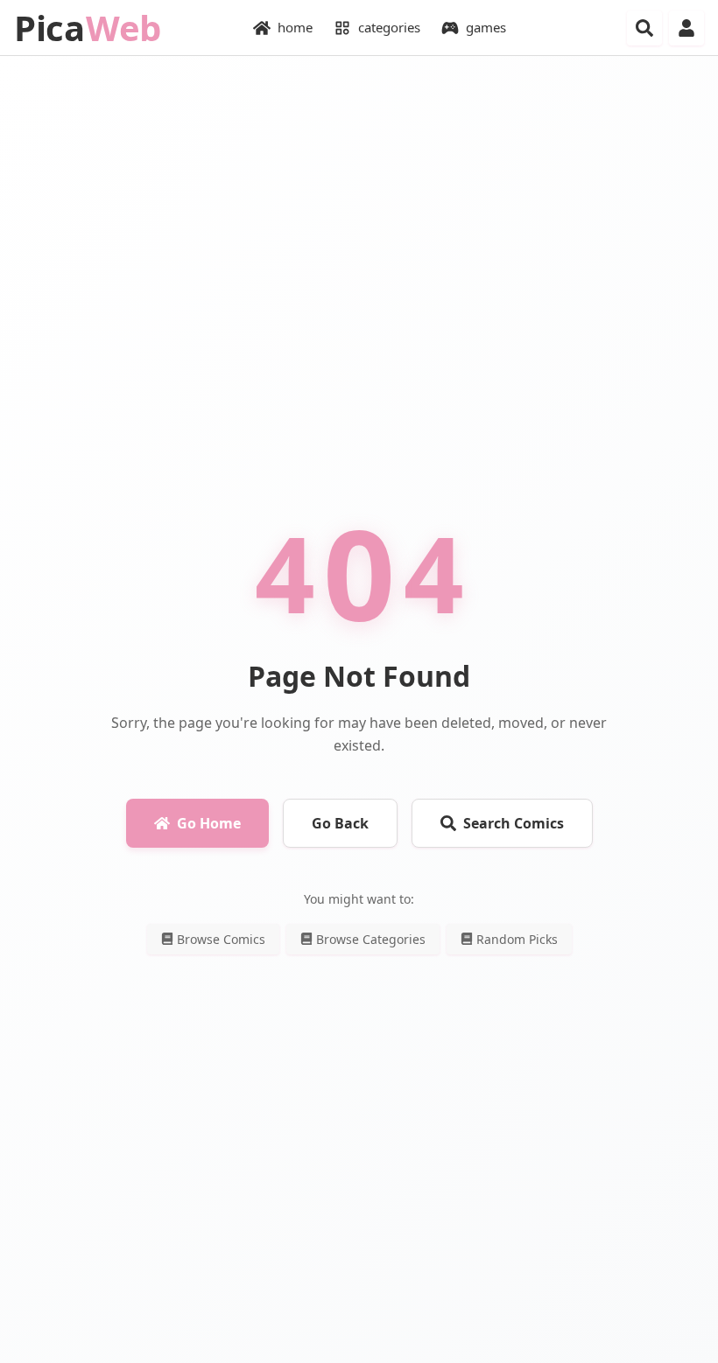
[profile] (686, 27)
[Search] (644, 27)
